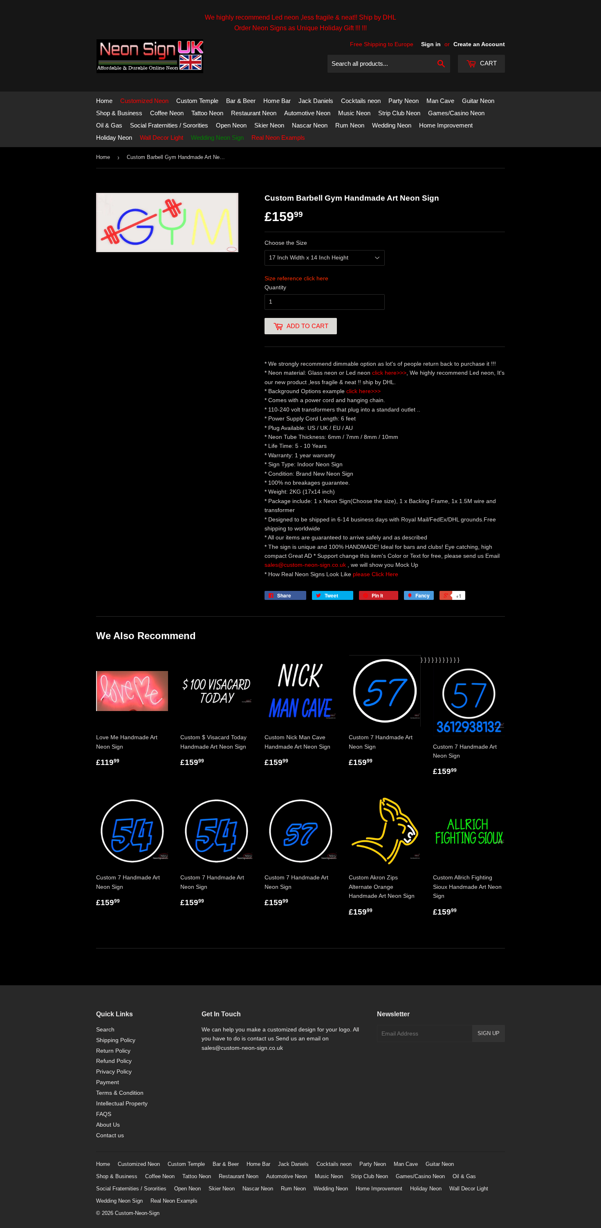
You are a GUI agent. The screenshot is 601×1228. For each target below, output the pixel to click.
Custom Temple (197, 100)
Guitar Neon (478, 100)
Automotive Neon (307, 113)
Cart (487, 63)
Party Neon (403, 100)
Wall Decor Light (161, 137)
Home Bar (277, 100)
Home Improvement (446, 125)
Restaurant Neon (253, 113)
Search (105, 1029)
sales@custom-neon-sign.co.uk (306, 564)
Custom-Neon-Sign (137, 1213)
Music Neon (354, 113)
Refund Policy (114, 1061)
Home (104, 100)
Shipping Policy (115, 1040)
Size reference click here (296, 278)
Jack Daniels (315, 100)
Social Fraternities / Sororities (169, 125)
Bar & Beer (241, 100)
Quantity (275, 287)
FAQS (103, 1114)
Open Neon (231, 125)
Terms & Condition (120, 1092)
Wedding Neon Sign (217, 137)
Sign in (431, 44)
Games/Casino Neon (456, 113)
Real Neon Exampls (278, 137)
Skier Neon (269, 125)
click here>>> (389, 372)
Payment (107, 1082)
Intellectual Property (122, 1103)
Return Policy (113, 1050)
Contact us (110, 1135)
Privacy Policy (114, 1071)
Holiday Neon (114, 137)
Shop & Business (119, 113)
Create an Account (479, 44)
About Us (108, 1124)
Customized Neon (144, 100)
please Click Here (375, 574)
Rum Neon (349, 125)
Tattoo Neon (207, 113)
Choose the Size (286, 242)
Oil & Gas (109, 125)
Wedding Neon (391, 125)
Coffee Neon (167, 113)
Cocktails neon (361, 100)
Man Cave (440, 100)
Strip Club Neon (399, 113)
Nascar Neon (309, 125)
